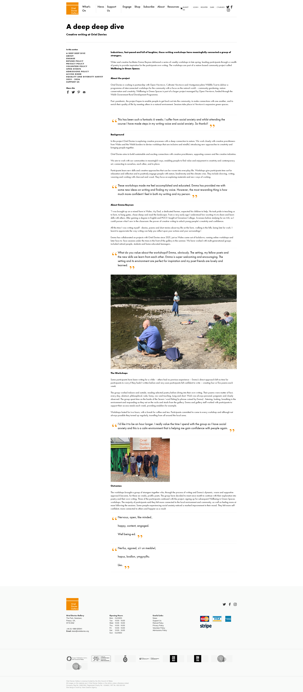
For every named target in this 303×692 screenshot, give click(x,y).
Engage (127, 6)
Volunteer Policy (76, 66)
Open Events (73, 69)
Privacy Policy (75, 63)
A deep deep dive (75, 53)
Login (195, 7)
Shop (137, 6)
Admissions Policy (77, 71)
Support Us (111, 8)
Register (204, 7)
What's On (86, 8)
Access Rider (74, 74)
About (161, 6)
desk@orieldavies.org (80, 631)
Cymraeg (221, 7)
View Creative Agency (89, 687)
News (101, 6)
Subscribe (148, 6)
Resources (173, 6)
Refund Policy (74, 61)
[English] (72, 8)
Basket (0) (185, 8)
